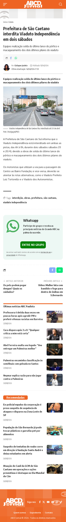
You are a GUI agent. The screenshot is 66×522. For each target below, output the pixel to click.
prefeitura (36, 198)
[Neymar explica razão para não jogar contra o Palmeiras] (55, 380)
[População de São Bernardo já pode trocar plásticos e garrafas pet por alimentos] (55, 430)
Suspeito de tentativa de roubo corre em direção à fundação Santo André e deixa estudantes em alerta (23, 450)
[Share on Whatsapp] (16, 58)
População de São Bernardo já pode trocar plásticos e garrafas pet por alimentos (22, 431)
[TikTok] (61, 502)
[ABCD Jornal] (33, 4)
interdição (17, 198)
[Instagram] (57, 502)
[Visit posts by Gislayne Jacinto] (6, 67)
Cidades (10, 22)
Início (5, 22)
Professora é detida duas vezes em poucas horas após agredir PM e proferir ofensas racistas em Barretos (23, 316)
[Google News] (53, 502)
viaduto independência (15, 202)
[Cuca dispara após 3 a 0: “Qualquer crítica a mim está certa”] (55, 334)
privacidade (10, 255)
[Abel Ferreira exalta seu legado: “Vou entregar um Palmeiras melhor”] (55, 350)
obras (27, 198)
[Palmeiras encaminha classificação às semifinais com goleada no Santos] (55, 365)
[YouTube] (48, 502)
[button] (6, 4)
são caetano (50, 198)
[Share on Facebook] (11, 58)
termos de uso (46, 252)
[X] (44, 502)
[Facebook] (39, 502)
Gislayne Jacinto (21, 65)
